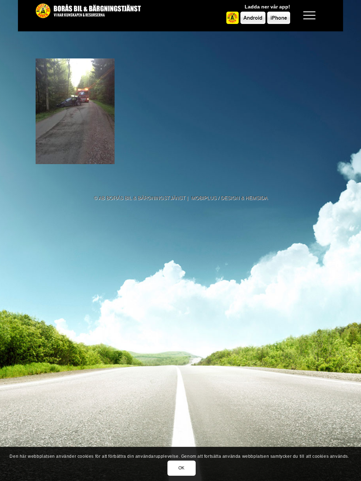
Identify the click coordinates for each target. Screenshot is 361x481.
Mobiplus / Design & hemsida (229, 198)
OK (181, 468)
